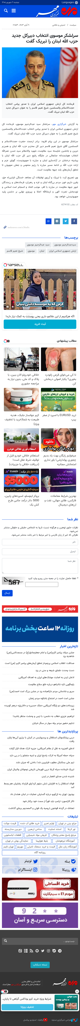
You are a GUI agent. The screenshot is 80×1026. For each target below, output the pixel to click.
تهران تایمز (8, 847)
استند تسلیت (54, 829)
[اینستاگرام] (48, 951)
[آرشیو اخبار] (25, 951)
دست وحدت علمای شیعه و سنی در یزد (55, 670)
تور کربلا (71, 829)
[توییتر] (42, 951)
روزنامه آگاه (40, 853)
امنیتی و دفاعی (58, 25)
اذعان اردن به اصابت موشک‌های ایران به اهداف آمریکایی (46, 677)
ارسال (7, 593)
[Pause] (7, 306)
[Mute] (13, 306)
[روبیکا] (37, 951)
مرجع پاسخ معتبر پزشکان (63, 835)
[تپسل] (5, 265)
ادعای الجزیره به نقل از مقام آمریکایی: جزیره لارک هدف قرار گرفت (41, 749)
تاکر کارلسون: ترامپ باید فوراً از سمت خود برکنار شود (48, 801)
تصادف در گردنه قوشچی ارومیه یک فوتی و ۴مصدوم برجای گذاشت (41, 808)
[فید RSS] (31, 951)
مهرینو (20, 847)
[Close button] (77, 991)
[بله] (54, 951)
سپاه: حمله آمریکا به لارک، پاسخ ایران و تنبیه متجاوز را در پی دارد (42, 756)
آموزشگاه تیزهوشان (65, 841)
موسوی (31, 251)
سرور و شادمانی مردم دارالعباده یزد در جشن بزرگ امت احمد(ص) (42, 691)
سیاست (73, 25)
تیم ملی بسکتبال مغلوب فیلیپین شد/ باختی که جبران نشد (45, 763)
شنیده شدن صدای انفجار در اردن (58, 776)
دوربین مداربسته (13, 829)
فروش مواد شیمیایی (36, 835)
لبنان (42, 251)
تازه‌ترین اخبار (69, 646)
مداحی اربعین (35, 829)
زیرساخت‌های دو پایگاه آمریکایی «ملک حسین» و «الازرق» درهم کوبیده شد (39, 707)
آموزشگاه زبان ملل (68, 847)
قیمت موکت (10, 823)
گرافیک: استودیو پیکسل (33, 1020)
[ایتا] (20, 951)
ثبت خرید (40, 324)
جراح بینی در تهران (67, 823)
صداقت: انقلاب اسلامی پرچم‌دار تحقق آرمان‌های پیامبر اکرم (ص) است (39, 663)
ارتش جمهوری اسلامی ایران (62, 251)
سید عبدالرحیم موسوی (38, 245)
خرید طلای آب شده (29, 823)
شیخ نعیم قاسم (15, 251)
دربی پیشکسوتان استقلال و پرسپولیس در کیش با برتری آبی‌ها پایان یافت (40, 739)
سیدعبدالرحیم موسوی (65, 245)
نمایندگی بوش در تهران (16, 841)
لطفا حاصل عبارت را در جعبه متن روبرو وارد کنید (53, 578)
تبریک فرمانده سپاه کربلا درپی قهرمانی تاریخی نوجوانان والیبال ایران (40, 769)
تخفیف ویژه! (27, 1007)
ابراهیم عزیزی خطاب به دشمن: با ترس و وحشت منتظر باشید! (43, 716)
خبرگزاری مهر (60, 124)
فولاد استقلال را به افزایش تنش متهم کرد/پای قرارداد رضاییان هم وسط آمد (39, 785)
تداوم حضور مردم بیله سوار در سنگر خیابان (53, 723)
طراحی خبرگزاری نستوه (61, 1020)
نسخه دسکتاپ (40, 965)
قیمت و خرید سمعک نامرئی (41, 847)
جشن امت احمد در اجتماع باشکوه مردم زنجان (51, 698)
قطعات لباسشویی (12, 835)
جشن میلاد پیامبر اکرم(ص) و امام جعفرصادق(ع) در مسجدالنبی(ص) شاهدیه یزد (40, 654)
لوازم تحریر (49, 823)
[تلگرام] (59, 951)
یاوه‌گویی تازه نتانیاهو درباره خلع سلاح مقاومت (51, 684)
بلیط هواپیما (42, 841)
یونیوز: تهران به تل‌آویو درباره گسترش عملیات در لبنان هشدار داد (42, 794)
